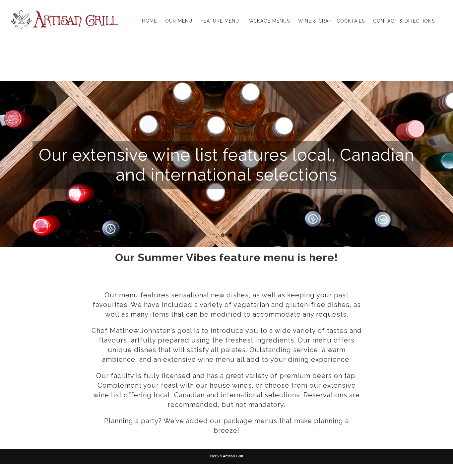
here (321, 257)
